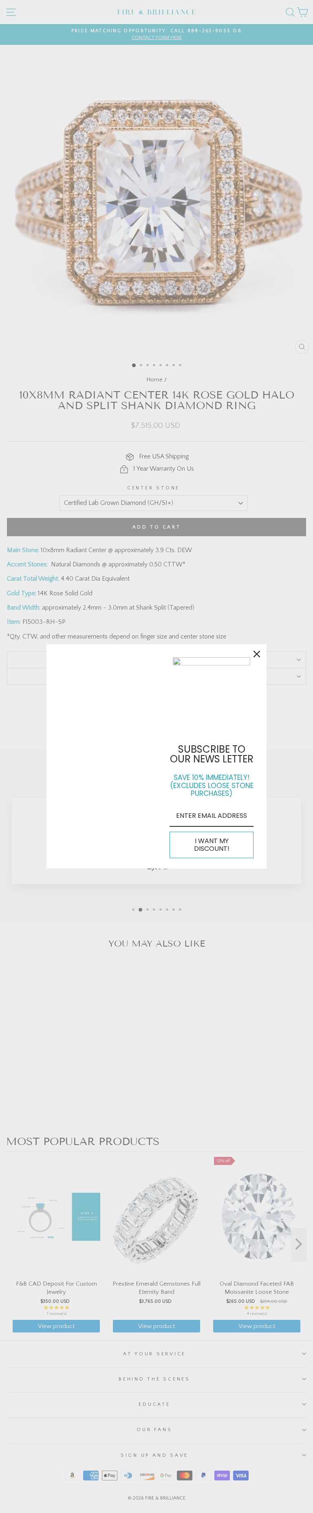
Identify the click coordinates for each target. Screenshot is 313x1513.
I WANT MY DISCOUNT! (211, 844)
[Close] (257, 654)
